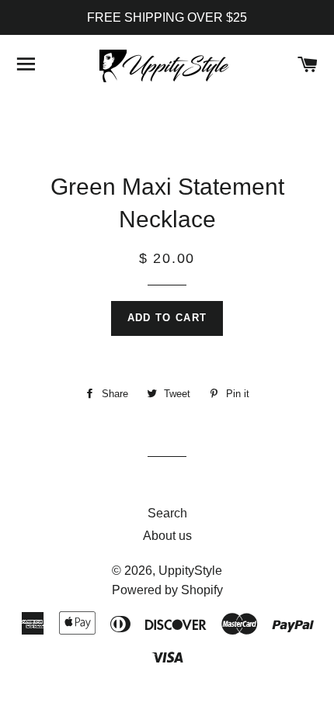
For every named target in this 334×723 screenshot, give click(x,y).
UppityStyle (190, 570)
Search (167, 513)
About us (167, 535)
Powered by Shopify (167, 590)
